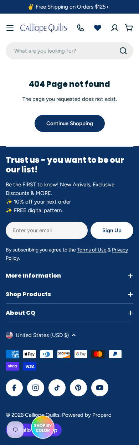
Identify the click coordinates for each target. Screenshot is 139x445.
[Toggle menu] (10, 28)
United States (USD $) (42, 335)
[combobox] (69, 50)
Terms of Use (92, 250)
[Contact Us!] (80, 28)
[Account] (114, 28)
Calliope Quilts (42, 415)
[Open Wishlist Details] (98, 27)
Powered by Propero (87, 415)
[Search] (123, 51)
